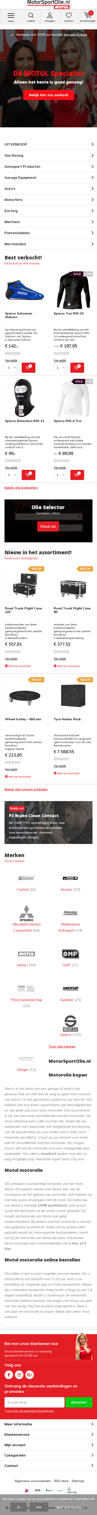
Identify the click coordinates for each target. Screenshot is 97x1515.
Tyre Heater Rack (67, 719)
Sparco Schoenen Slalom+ (18, 315)
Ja (18, 1507)
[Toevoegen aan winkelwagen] (28, 368)
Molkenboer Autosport (70, 927)
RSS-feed (61, 1481)
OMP (70, 965)
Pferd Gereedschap (26, 1003)
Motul (26, 965)
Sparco (70, 1034)
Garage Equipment (20, 177)
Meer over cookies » (70, 1507)
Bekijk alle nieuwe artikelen (26, 789)
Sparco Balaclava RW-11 (24, 421)
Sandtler (70, 1000)
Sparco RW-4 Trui (68, 421)
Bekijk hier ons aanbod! (48, 95)
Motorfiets (14, 200)
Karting (11, 211)
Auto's (10, 188)
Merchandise (15, 244)
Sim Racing (14, 155)
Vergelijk (11, 360)
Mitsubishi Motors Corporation (26, 927)
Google (29, 1374)
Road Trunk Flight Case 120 (23, 610)
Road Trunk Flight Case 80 (72, 610)
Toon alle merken (62, 1046)
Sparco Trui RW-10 (68, 313)
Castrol (26, 889)
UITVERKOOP (16, 144)
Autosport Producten (22, 166)
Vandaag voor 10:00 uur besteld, (51, 35)
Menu (11, 21)
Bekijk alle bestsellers (21, 488)
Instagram (19, 1374)
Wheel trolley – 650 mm (23, 719)
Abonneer (79, 1402)
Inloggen (50, 20)
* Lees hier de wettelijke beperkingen (29, 1410)
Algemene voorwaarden (32, 1481)
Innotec (71, 889)
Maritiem (12, 222)
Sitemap (78, 1481)
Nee (39, 1507)
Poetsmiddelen (17, 233)
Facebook (9, 1374)
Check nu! (48, 520)
